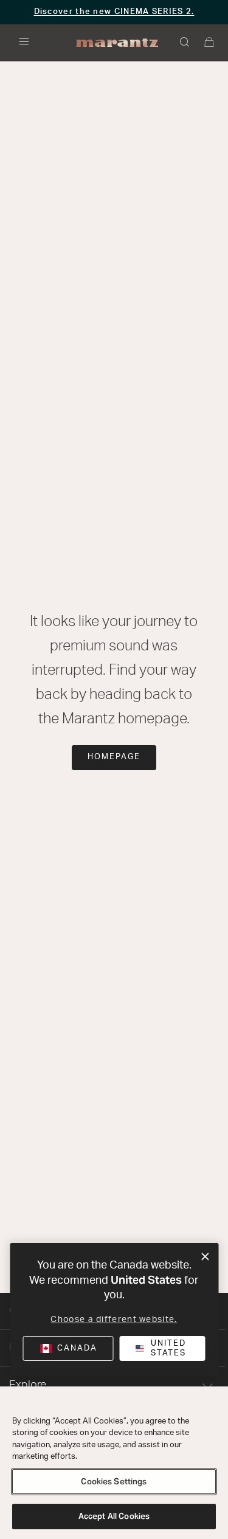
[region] (114, 1462)
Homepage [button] (114, 757)
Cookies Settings (114, 1481)
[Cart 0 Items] (210, 43)
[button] (185, 43)
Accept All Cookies (114, 1516)
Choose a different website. (113, 1319)
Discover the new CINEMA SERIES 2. (114, 12)
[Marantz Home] (117, 43)
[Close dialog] (205, 1257)
